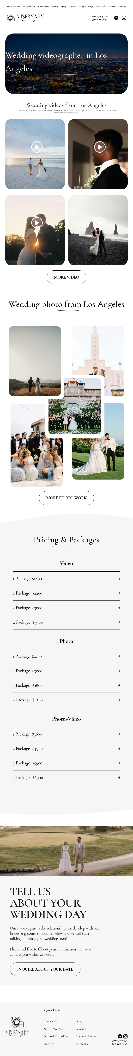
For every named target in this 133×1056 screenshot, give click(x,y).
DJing (63, 6)
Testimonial (100, 6)
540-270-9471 (119, 1040)
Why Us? (72, 6)
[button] (122, 7)
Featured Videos (29, 6)
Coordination (43, 6)
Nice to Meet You (13, 6)
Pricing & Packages (86, 6)
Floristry (55, 6)
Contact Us (112, 6)
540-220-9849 (120, 1043)
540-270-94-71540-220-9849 (100, 17)
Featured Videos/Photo (57, 1036)
